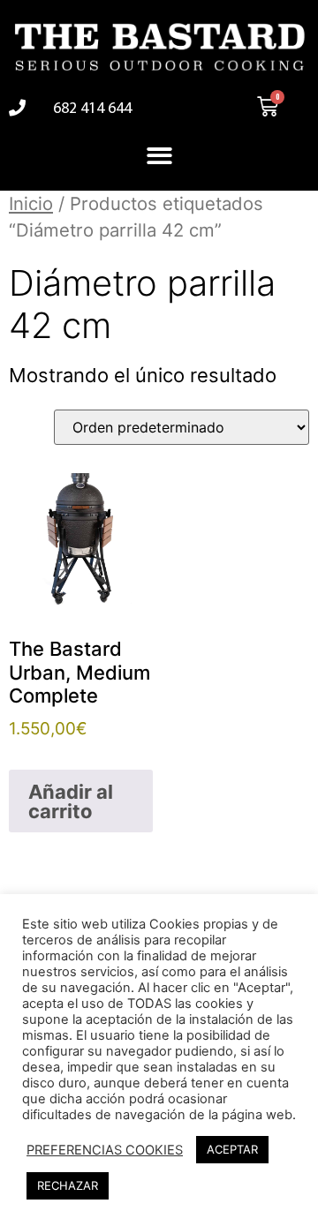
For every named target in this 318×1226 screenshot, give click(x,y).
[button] (159, 156)
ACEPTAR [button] (232, 1149)
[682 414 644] (17, 107)
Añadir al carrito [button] (70, 801)
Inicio (31, 203)
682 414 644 (92, 109)
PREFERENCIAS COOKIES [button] (104, 1150)
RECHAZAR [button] (67, 1185)
